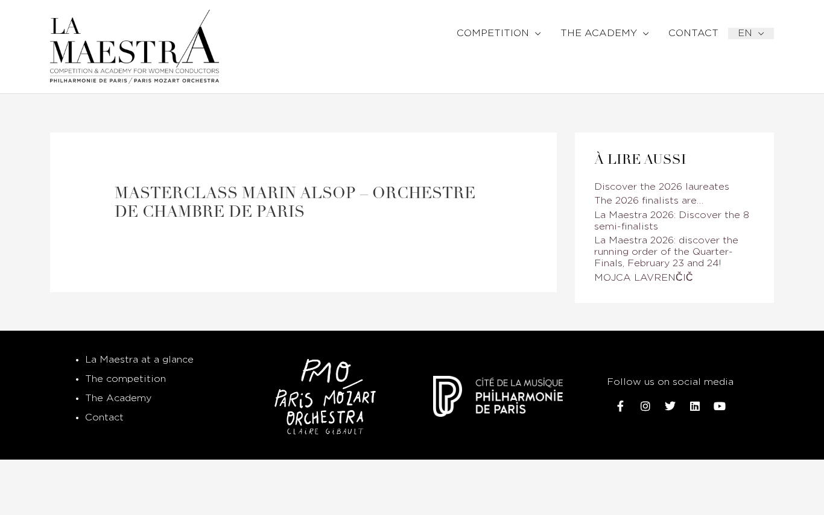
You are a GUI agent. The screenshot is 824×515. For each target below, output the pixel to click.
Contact (104, 417)
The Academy (118, 398)
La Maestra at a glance (139, 359)
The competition (125, 379)
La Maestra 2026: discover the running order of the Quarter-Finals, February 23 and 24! (666, 252)
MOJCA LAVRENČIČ (643, 277)
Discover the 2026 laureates (661, 187)
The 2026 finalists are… (648, 200)
